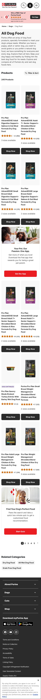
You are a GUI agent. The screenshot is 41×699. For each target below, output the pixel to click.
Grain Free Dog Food (12, 568)
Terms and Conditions (11, 640)
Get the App (20, 274)
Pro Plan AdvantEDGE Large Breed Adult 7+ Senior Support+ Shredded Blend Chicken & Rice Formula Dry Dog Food (29, 322)
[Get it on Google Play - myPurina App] (25, 624)
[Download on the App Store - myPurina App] (9, 624)
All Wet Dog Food (26, 563)
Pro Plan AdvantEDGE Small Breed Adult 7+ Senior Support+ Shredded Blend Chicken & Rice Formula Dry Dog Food (9, 322)
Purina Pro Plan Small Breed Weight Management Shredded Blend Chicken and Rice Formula (30, 393)
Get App (35, 17)
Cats (7, 601)
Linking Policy (8, 662)
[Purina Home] (11, 5)
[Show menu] (36, 5)
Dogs (11, 26)
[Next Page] (38, 543)
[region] (20, 688)
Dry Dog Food (9, 563)
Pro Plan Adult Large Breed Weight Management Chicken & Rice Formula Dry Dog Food (10, 461)
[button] (10, 151)
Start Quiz (20, 531)
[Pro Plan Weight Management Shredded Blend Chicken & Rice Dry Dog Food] (30, 436)
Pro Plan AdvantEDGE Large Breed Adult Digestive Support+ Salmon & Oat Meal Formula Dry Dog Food (29, 196)
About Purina (11, 584)
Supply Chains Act (9, 676)
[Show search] (23, 5)
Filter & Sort (33, 73)
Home (4, 26)
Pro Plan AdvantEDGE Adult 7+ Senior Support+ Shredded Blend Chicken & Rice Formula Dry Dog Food (29, 126)
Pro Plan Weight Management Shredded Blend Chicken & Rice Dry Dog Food (29, 459)
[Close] (2, 17)
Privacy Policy (8, 649)
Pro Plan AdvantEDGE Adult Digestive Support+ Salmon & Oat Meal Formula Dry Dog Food (10, 124)
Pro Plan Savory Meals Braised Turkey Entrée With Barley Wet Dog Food (10, 395)
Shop (7, 609)
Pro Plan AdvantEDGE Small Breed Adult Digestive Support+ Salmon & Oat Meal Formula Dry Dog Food (10, 196)
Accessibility (7, 653)
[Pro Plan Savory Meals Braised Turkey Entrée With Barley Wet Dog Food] (10, 368)
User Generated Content (12, 671)
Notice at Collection (10, 644)
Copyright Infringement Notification (16, 667)
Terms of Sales (8, 658)
